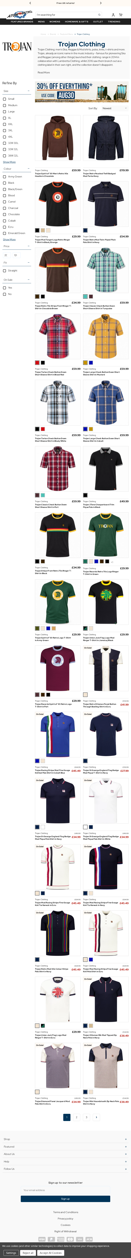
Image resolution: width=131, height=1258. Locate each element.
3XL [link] (10, 130)
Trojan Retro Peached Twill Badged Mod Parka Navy (99, 174)
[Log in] (113, 15)
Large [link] (11, 111)
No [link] (10, 294)
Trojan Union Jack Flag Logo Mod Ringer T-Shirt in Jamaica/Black (99, 639)
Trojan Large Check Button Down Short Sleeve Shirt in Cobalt (101, 439)
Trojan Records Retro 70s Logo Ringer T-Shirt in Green (101, 572)
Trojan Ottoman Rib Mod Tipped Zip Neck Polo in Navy (100, 1036)
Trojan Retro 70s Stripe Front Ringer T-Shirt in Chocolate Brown (53, 307)
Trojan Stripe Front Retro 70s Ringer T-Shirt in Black (53, 572)
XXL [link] (10, 124)
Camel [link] (11, 201)
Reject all (28, 1253)
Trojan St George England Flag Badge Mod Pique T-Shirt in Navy (101, 771)
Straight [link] (12, 270)
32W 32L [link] (13, 149)
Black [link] (11, 182)
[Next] (96, 1117)
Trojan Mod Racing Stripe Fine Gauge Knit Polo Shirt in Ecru (100, 970)
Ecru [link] (10, 227)
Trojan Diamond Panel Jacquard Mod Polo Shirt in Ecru (52, 1102)
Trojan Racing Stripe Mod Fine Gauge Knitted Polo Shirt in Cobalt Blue (52, 771)
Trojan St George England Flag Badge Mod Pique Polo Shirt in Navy (53, 837)
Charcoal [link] (13, 208)
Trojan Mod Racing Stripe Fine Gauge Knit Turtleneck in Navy (100, 903)
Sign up (65, 1198)
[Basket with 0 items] (121, 15)
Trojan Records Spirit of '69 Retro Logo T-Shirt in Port (53, 705)
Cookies (65, 1225)
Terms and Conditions (65, 1212)
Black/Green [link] (15, 189)
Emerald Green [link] (16, 233)
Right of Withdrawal (65, 1231)
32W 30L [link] (13, 143)
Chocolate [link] (14, 214)
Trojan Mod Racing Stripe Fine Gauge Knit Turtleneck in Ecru (52, 903)
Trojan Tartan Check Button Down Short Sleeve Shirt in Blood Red (50, 373)
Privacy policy (65, 1218)
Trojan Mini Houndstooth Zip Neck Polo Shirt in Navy (101, 1102)
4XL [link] (10, 136)
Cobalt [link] (12, 220)
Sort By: (93, 108)
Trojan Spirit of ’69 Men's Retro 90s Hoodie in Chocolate (51, 174)
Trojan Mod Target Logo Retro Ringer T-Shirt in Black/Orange (52, 241)
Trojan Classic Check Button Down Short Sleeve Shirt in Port (51, 505)
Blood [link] (11, 195)
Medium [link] (12, 105)
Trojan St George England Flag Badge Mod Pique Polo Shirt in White (101, 837)
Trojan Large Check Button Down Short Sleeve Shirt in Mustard (101, 373)
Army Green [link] (15, 176)
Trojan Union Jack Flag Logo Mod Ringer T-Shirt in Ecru (50, 1036)
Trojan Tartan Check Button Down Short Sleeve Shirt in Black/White (50, 439)
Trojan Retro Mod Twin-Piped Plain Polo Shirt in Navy (99, 241)
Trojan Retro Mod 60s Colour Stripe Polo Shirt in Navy (51, 970)
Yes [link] (10, 287)
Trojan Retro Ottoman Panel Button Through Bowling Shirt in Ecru (99, 705)
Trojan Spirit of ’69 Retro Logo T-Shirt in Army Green (53, 639)
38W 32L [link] (13, 155)
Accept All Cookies (51, 1253)
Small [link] (11, 99)
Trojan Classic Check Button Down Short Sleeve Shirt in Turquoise (99, 307)
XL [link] (9, 118)
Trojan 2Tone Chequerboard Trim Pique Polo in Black (98, 505)
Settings (11, 1253)
